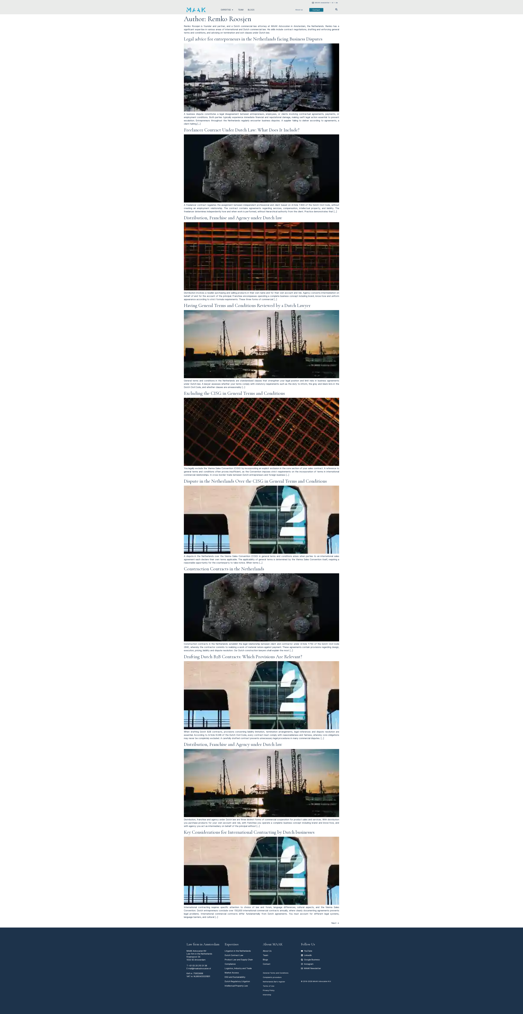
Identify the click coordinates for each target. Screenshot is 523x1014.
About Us (267, 951)
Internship (267, 995)
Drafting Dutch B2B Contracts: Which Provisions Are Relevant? (243, 657)
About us (299, 10)
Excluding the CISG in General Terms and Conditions (234, 393)
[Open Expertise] (232, 9)
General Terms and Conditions (275, 973)
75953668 (198, 973)
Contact (266, 964)
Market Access (232, 973)
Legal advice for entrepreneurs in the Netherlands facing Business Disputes (253, 39)
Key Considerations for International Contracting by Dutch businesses (249, 832)
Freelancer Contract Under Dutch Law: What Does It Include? (241, 130)
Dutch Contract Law (234, 955)
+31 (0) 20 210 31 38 (197, 965)
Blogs (265, 959)
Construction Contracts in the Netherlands (224, 569)
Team (265, 955)
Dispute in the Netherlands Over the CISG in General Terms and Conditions (255, 481)
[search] (336, 9)
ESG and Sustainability (235, 977)
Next (335, 923)
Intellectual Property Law (236, 986)
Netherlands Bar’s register (274, 982)
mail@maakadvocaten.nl (199, 968)
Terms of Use (268, 986)
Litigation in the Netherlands (238, 951)
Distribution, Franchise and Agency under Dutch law (233, 218)
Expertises (231, 944)
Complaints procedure (272, 977)
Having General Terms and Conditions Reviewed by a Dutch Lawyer (247, 305)
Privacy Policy (268, 990)
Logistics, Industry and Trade (238, 968)
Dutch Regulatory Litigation (237, 981)
